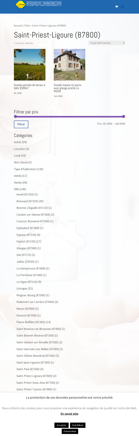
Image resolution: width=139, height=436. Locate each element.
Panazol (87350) (26, 315)
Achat (17, 142)
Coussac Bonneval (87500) (32, 221)
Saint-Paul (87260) (27, 369)
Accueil (18, 25)
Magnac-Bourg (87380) (30, 295)
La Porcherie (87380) (29, 275)
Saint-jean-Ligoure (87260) (33, 362)
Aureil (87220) (25, 194)
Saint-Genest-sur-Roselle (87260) (37, 342)
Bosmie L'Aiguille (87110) (32, 208)
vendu (18, 176)
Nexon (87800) (25, 309)
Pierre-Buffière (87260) (30, 322)
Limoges (21, 288)
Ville (27, 25)
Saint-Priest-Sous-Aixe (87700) (35, 383)
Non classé (21, 162)
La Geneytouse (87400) (30, 268)
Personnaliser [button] (70, 431)
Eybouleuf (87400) (27, 228)
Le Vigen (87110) (26, 282)
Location (19, 149)
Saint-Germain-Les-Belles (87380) (37, 349)
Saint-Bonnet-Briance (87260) (35, 335)
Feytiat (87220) (26, 241)
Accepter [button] (61, 425)
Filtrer (21, 124)
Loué (17, 155)
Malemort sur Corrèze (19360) (35, 302)
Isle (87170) (23, 255)
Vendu (18, 182)
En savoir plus (69, 414)
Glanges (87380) (26, 248)
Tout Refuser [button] (77, 425)
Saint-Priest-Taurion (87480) (34, 389)
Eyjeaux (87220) (26, 235)
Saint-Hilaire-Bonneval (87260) (35, 356)
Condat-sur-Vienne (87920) (33, 214)
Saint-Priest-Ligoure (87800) (34, 376)
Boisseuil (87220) (27, 201)
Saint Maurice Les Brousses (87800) (38, 329)
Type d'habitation (25, 169)
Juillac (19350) (25, 262)
